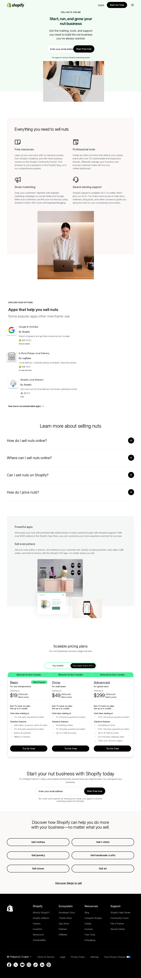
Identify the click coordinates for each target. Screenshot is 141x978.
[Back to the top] (10, 908)
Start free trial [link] (83, 49)
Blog (87, 912)
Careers (36, 923)
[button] (132, 5)
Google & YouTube (28, 326)
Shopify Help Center (120, 912)
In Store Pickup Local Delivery (34, 353)
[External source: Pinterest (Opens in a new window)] (49, 965)
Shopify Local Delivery (32, 379)
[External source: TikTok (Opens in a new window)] (35, 965)
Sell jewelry (38, 855)
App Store (64, 923)
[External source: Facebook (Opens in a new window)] (9, 965)
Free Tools (90, 934)
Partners (63, 929)
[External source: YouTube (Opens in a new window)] (22, 965)
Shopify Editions (41, 918)
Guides (88, 923)
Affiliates (63, 934)
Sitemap (94, 957)
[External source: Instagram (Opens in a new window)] (29, 965)
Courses (89, 929)
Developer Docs (67, 912)
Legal (62, 957)
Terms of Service (45, 957)
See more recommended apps (24, 406)
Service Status (117, 929)
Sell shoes (38, 868)
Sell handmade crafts (102, 855)
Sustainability (39, 940)
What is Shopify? (41, 912)
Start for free (117, 5)
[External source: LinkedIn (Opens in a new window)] (42, 965)
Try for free (28, 748)
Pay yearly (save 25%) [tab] (83, 665)
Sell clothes (38, 842)
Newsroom (38, 934)
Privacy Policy (78, 957)
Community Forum (119, 918)
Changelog (90, 940)
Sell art (103, 868)
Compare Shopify (93, 918)
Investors (37, 929)
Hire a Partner (117, 923)
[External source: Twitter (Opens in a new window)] (15, 965)
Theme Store (65, 918)
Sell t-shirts (103, 842)
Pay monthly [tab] (57, 665)
